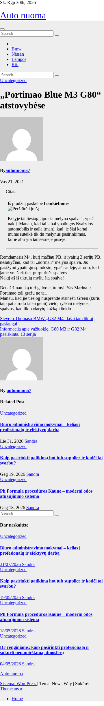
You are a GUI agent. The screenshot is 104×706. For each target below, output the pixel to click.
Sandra (31, 441)
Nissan (18, 54)
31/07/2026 (11, 564)
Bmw (17, 48)
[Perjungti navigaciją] (2, 29)
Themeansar (11, 688)
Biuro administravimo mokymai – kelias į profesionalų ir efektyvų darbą (40, 427)
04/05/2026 (11, 663)
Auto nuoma (23, 15)
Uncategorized (13, 80)
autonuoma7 (17, 170)
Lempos (19, 59)
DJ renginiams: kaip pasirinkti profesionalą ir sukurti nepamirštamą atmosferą (44, 650)
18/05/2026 (11, 630)
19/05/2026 (11, 597)
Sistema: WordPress (18, 683)
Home (17, 698)
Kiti (15, 64)
